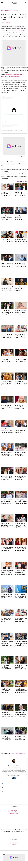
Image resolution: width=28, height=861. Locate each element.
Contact (14, 844)
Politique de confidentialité (14, 812)
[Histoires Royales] (14, 2)
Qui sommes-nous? (14, 843)
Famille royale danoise (6, 10)
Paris (23, 753)
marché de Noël (18, 753)
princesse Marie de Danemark (7, 754)
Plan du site (14, 810)
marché (12, 753)
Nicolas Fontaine (6, 22)
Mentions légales (14, 813)
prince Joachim (21, 30)
